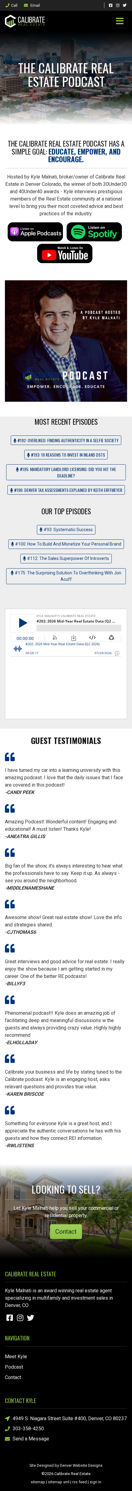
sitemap (38, 1482)
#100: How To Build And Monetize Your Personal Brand (67, 544)
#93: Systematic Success (68, 529)
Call (14, 5)
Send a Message (31, 1439)
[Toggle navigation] (119, 21)
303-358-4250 (28, 1429)
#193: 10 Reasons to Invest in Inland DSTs (67, 454)
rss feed (79, 1482)
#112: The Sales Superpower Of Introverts (67, 558)
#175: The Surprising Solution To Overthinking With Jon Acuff (67, 576)
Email (34, 5)
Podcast (14, 1367)
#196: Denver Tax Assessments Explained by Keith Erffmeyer (67, 490)
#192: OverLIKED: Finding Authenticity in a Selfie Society (67, 440)
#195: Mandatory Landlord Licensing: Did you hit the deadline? (67, 472)
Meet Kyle (16, 1356)
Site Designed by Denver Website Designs (66, 1465)
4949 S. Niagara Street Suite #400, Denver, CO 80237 (70, 1418)
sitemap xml (58, 1482)
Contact (66, 1231)
